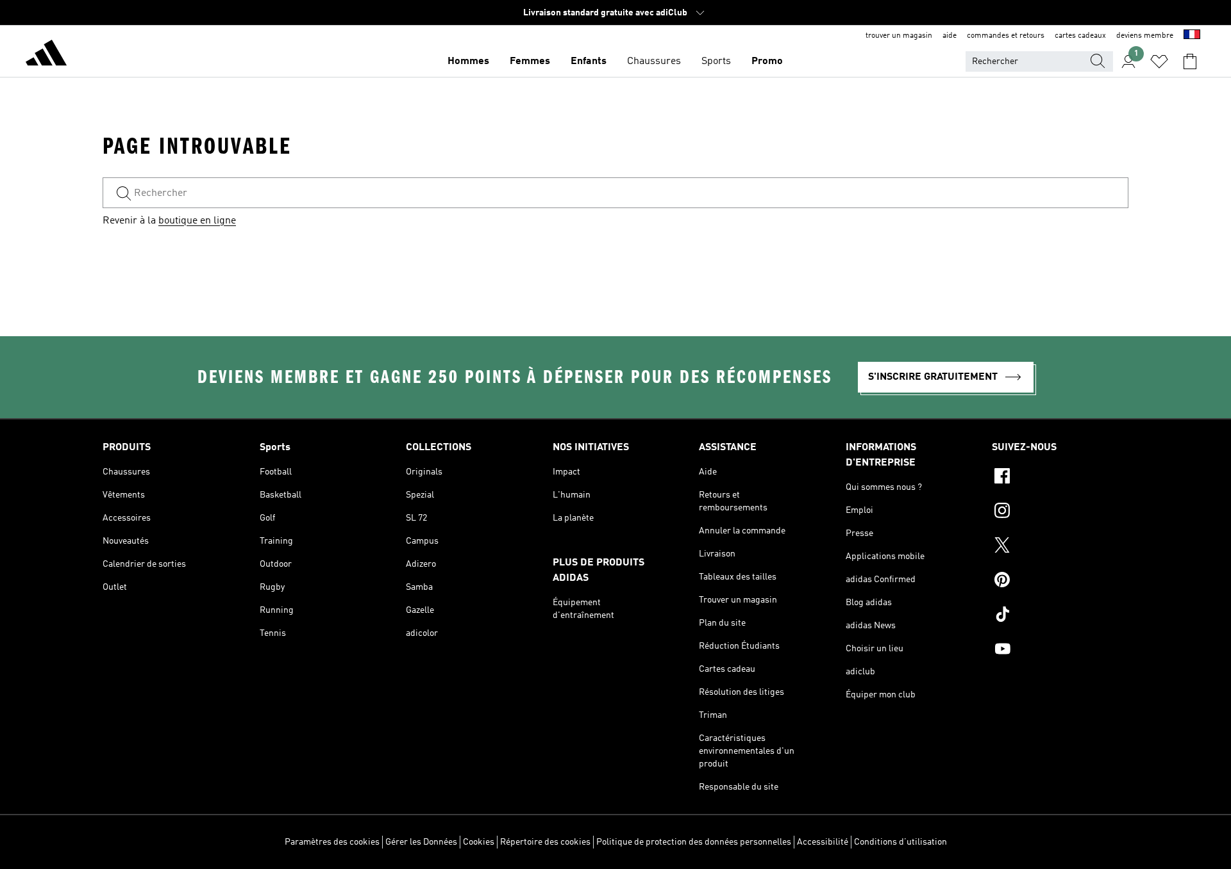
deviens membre (1144, 36)
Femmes (530, 61)
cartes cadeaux (1080, 36)
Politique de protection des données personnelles (693, 842)
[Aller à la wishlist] (1159, 61)
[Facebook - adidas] (1060, 477)
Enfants (589, 61)
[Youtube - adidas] (1060, 650)
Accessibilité (822, 842)
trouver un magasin (899, 36)
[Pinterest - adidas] (1060, 581)
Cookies (478, 842)
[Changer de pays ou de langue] (1191, 36)
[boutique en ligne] (46, 55)
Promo (767, 61)
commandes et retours (1005, 36)
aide (949, 36)
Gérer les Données (421, 842)
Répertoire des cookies (545, 842)
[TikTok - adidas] (1060, 616)
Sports (716, 61)
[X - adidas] (1060, 547)
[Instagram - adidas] (1060, 512)
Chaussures (654, 61)
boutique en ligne (197, 221)
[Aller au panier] (1190, 61)
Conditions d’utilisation (900, 842)
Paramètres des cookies (332, 842)
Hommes (468, 61)
